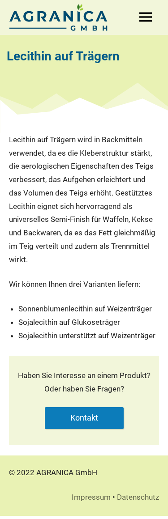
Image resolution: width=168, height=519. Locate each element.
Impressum (91, 497)
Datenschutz (138, 497)
